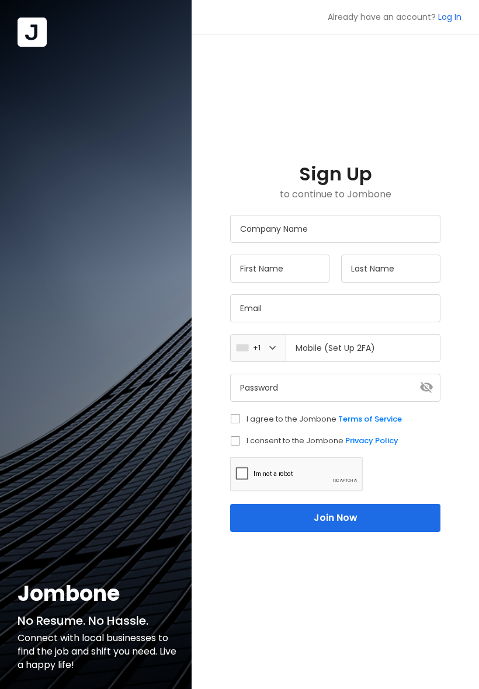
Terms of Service (370, 418)
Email (251, 308)
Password (259, 388)
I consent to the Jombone (322, 440)
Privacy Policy (371, 440)
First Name (261, 268)
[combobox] (261, 348)
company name (274, 229)
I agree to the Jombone (324, 418)
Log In (449, 17)
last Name (372, 268)
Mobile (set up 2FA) (335, 348)
